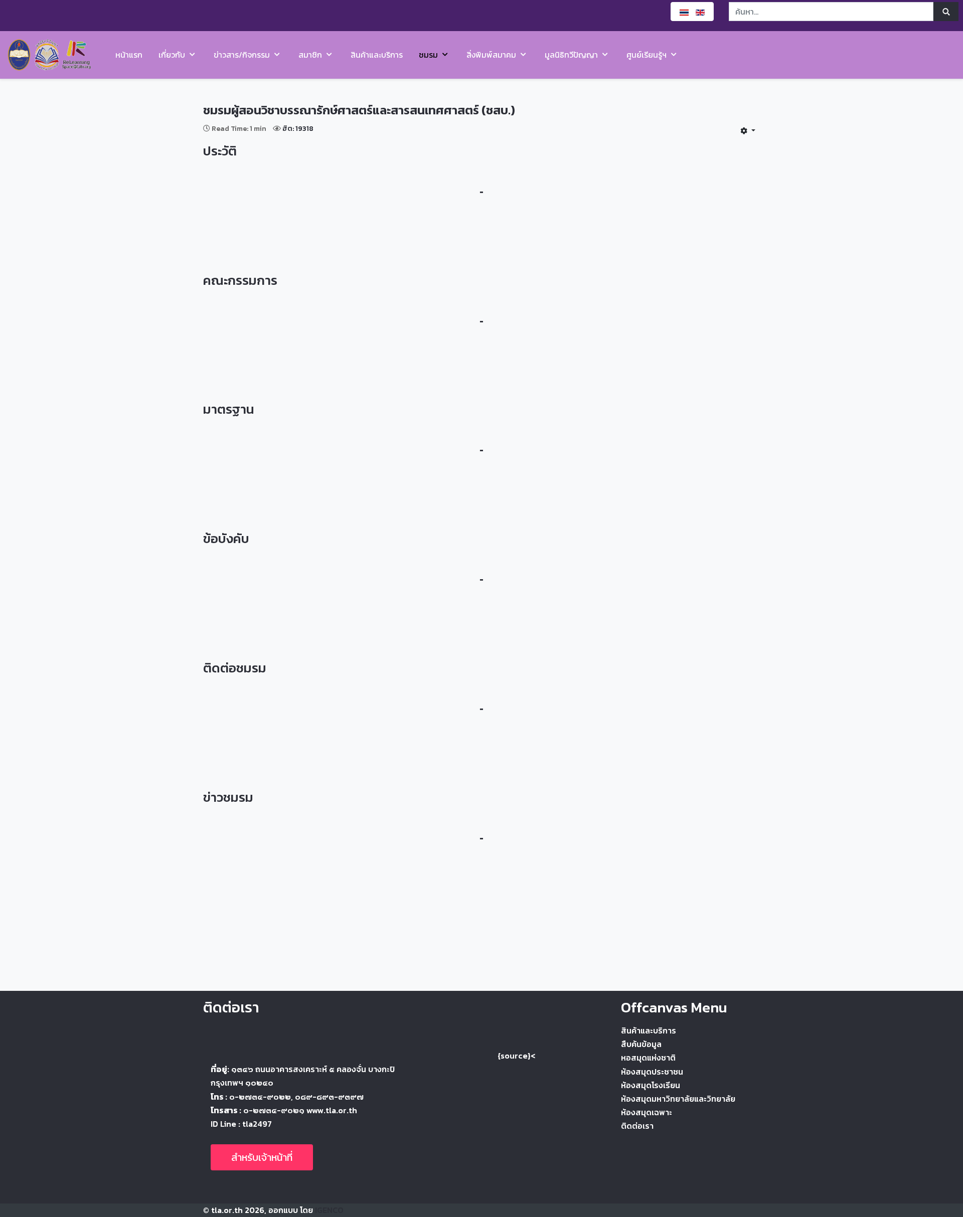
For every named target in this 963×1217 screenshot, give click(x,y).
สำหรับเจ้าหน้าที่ (261, 1157)
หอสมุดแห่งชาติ (648, 1058)
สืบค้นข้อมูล (641, 1044)
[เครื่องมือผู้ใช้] (748, 130)
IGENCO (329, 1210)
